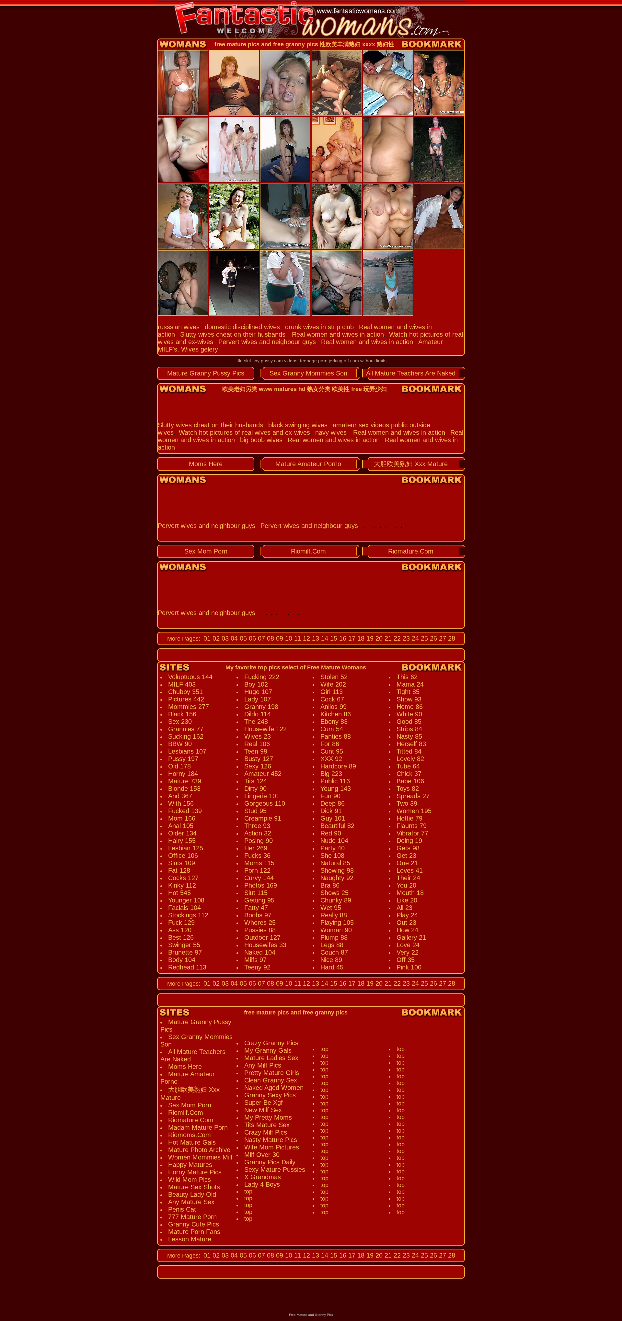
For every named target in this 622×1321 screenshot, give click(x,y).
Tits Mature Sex (267, 1124)
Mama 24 (410, 684)
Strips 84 (409, 729)
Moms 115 (259, 863)
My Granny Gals (268, 1050)
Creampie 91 (262, 818)
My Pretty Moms (268, 1117)
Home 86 (410, 706)
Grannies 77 (185, 729)
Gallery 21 (411, 937)
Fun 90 (330, 796)
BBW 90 (180, 743)
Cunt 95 (331, 751)
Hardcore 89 (338, 766)
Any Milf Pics (262, 1065)
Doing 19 (409, 840)
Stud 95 (255, 810)
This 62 (407, 676)
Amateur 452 (263, 773)
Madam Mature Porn (198, 1127)
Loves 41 (410, 870)
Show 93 (409, 699)
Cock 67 (332, 699)
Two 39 (407, 803)
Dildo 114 (257, 714)
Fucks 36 (257, 855)
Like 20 (407, 900)
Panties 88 (335, 736)
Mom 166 (181, 818)
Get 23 (406, 855)
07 (260, 638)
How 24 (407, 930)
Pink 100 (409, 967)
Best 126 (181, 937)
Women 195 (414, 810)
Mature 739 (184, 781)
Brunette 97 (185, 952)
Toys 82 (408, 788)
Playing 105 (337, 922)
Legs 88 (331, 944)
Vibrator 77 (412, 833)
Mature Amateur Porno (308, 463)
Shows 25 (334, 892)
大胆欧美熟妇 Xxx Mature (411, 463)
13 (314, 638)
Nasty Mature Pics (270, 1139)
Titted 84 (409, 751)
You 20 (406, 885)
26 (432, 638)
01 (207, 638)
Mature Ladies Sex (271, 1057)
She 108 (332, 855)
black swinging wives (298, 425)
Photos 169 (260, 885)
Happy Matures (190, 1164)
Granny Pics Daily (269, 1162)
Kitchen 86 (335, 714)
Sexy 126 (257, 766)
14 (323, 638)
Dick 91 (331, 810)
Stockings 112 (188, 915)
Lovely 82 (410, 758)
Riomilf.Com (308, 551)
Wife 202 (333, 684)
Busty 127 (258, 758)
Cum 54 (331, 729)
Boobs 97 (257, 915)
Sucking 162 (185, 736)
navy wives (331, 432)
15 (332, 638)
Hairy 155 (182, 840)
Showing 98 (337, 870)
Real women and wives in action (338, 334)
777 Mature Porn (192, 1216)
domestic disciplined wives (242, 326)
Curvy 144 (259, 877)
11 (296, 638)
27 (441, 638)
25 (423, 638)
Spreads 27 (413, 796)
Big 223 (331, 773)
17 (350, 638)
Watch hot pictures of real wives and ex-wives (244, 432)
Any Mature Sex (191, 1201)
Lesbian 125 (185, 848)
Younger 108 (186, 900)
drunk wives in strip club (319, 326)
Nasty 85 (409, 736)
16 (341, 638)
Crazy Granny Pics (271, 1043)
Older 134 (182, 833)
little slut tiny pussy (254, 360)
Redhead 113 (187, 967)
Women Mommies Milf (200, 1157)
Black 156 (182, 714)
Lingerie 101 (262, 796)
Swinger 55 (184, 944)
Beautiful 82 (337, 825)
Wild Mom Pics (189, 1179)
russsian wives (179, 326)
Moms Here (206, 463)
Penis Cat (182, 1209)
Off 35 (406, 959)
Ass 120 (179, 930)
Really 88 (333, 915)
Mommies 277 (188, 706)
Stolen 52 (334, 676)
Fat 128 (179, 870)
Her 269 (255, 848)
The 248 (256, 721)
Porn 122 (257, 870)
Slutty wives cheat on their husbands (232, 334)
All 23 (404, 907)
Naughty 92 (336, 877)
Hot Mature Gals (192, 1142)
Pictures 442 (186, 699)
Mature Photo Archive (199, 1149)
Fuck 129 (181, 922)
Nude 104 (334, 840)
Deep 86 (332, 803)
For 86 (329, 743)
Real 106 (257, 743)
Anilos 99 (333, 706)
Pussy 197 (183, 758)
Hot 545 (179, 892)
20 (378, 638)
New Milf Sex (263, 1110)
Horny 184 (183, 773)
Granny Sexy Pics (270, 1095)
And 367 (180, 796)
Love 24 (408, 944)
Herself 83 (411, 743)
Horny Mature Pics (195, 1172)
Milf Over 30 (262, 1154)
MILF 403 (182, 684)
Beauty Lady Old (192, 1194)
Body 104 (181, 959)
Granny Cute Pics (193, 1224)
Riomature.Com (410, 551)
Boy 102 (256, 684)
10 (287, 638)
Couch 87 (334, 952)
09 (278, 638)
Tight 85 (408, 691)
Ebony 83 (334, 721)
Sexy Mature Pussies (274, 1169)
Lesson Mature (189, 1239)
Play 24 (407, 915)
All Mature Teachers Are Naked (410, 373)
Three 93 (257, 825)
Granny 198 (261, 706)
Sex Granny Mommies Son (308, 373)
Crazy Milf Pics (265, 1132)
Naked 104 (259, 952)
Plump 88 (334, 937)
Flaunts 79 (412, 825)
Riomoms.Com (189, 1134)
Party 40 (332, 848)
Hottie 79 (409, 818)
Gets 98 (408, 848)
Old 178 (179, 766)
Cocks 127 (183, 877)
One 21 (407, 863)
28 (450, 638)
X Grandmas (262, 1177)
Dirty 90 (255, 788)
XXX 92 (331, 758)
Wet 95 (330, 907)
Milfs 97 (255, 959)
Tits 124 (255, 781)
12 (305, 638)
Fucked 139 (185, 810)
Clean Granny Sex (270, 1080)
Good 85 (409, 721)
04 (233, 638)
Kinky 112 (182, 885)
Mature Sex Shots (194, 1187)
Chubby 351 (185, 691)
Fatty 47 (256, 907)
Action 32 (257, 833)
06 (251, 638)
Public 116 (335, 781)
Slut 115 (256, 892)
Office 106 (183, 855)
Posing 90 (258, 840)
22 (396, 638)
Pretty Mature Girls (271, 1072)
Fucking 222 (261, 676)
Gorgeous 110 (264, 803)
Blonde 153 (184, 788)
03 (224, 638)
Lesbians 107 (187, 751)
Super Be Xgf (263, 1102)
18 (359, 638)
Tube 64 (408, 766)
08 (269, 638)
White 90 (409, 714)
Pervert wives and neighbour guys (267, 341)
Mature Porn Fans (194, 1231)
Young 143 (335, 788)
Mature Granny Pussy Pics (205, 373)
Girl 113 (331, 691)
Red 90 (330, 833)
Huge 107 (258, 691)
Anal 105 (180, 825)
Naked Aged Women (274, 1087)
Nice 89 (331, 959)
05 (242, 638)
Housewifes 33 (265, 944)
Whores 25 (260, 922)
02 (215, 638)
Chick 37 (409, 773)
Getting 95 (259, 900)
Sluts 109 (181, 863)
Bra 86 (330, 885)
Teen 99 (255, 751)
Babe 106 (410, 781)
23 (405, 638)
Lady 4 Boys (262, 1184)
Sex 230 (180, 721)
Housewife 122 (265, 729)
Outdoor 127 (262, 937)
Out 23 (406, 922)
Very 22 (408, 952)
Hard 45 (331, 967)
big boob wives (261, 439)
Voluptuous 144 (190, 676)
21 (387, 638)
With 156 (181, 803)
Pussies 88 (260, 930)
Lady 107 (257, 699)
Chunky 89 (335, 900)
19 (369, 638)
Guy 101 (332, 818)
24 (414, 638)
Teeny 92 (257, 967)
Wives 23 (257, 736)
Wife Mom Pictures (271, 1147)
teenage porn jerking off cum (329, 360)
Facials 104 (184, 907)
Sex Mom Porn (205, 551)
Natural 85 (335, 863)
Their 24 (408, 877)
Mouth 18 (410, 892)
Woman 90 (336, 930)
